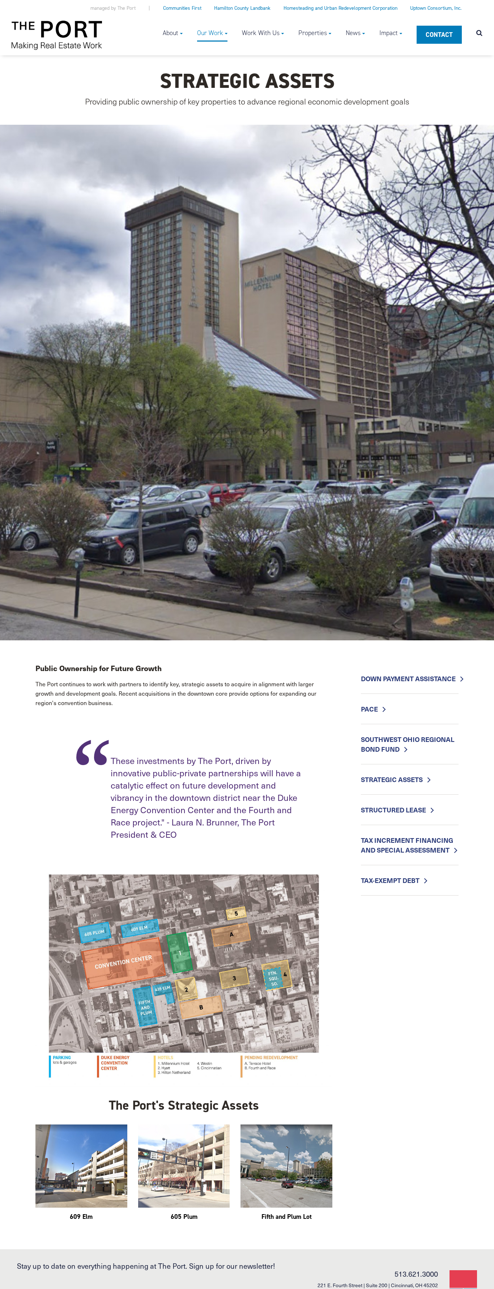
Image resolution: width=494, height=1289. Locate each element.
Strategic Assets (392, 779)
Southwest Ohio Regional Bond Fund (407, 744)
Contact (439, 34)
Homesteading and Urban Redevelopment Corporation (340, 8)
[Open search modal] (479, 34)
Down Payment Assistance (409, 678)
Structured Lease (394, 810)
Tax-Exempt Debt (391, 880)
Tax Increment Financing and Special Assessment (407, 845)
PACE (370, 709)
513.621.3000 (416, 1273)
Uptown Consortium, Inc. (435, 8)
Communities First (182, 8)
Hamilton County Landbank (242, 8)
